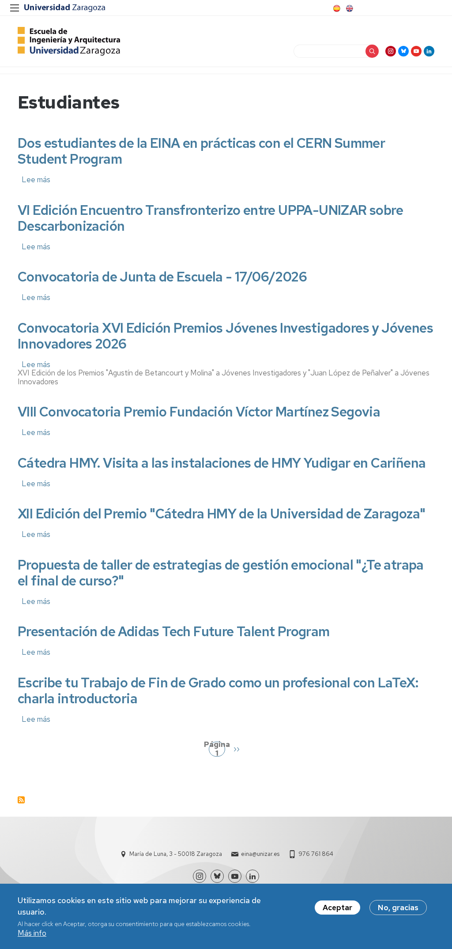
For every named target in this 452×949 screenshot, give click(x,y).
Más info (32, 933)
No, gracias (398, 907)
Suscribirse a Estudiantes (21, 799)
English (349, 8)
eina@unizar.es (260, 854)
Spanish (336, 8)
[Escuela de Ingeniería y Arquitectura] (69, 41)
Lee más (36, 179)
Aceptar (337, 907)
